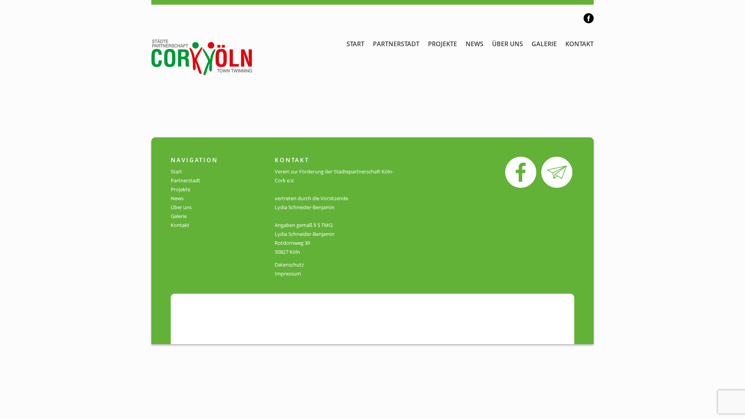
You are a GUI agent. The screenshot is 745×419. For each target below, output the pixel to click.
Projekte (442, 44)
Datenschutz (289, 264)
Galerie (544, 44)
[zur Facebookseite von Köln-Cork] (520, 171)
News (474, 44)
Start (355, 44)
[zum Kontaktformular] (556, 171)
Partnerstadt (396, 44)
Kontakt (579, 44)
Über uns (507, 44)
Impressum (288, 273)
